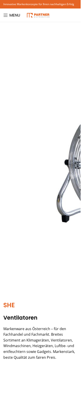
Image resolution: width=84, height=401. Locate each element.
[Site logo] (38, 14)
